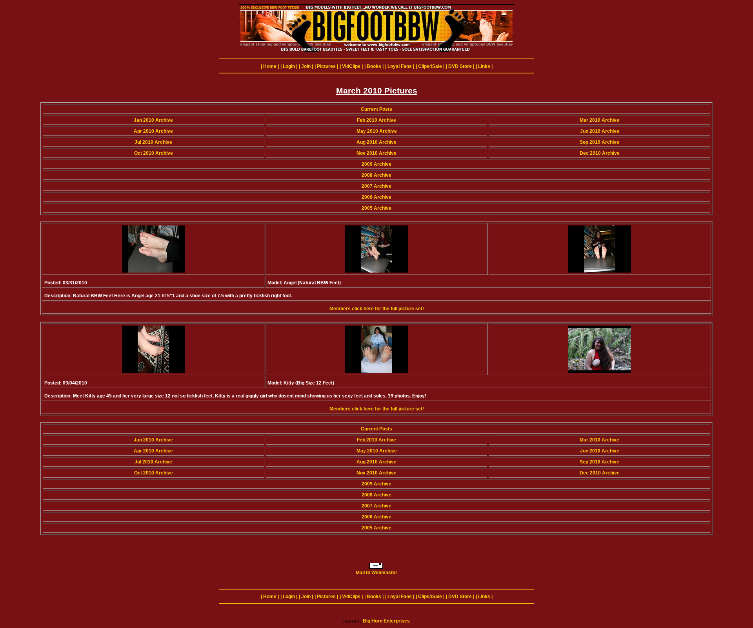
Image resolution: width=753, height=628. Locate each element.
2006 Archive (376, 197)
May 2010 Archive (376, 131)
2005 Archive (376, 208)
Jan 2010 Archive (153, 120)
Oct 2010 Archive (153, 153)
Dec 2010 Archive (600, 153)
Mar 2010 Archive (599, 120)
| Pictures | (326, 66)
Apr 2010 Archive (153, 131)
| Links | (484, 66)
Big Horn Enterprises (386, 621)
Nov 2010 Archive (376, 153)
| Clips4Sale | (430, 66)
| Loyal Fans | (399, 66)
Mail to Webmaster (376, 572)
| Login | (288, 66)
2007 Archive (376, 186)
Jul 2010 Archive (153, 142)
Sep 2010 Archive (599, 142)
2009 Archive (376, 164)
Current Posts (376, 109)
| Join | (306, 66)
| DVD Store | (460, 66)
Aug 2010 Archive (376, 142)
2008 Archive (376, 175)
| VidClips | (351, 66)
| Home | (270, 66)
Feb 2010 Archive (376, 120)
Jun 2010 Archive (599, 131)
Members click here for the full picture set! (376, 308)
